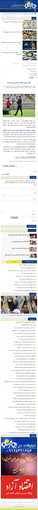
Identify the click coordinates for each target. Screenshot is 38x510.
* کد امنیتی (33, 214)
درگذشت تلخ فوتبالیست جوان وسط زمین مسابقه (25, 282)
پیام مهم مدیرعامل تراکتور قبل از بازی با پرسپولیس (24, 342)
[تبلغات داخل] (19, 445)
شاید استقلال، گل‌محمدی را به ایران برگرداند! (26, 287)
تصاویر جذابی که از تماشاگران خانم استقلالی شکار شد (19, 315)
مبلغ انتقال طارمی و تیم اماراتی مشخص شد (26, 424)
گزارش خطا (4, 174)
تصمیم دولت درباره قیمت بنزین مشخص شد (26, 413)
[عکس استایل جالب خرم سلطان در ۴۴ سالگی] (33, 249)
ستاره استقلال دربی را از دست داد (28, 273)
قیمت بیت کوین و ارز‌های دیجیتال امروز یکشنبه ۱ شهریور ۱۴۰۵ (11, 53)
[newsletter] (9, 166)
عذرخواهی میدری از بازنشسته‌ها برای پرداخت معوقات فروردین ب (21, 432)
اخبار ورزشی (33, 63)
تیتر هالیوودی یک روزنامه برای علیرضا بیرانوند (25, 376)
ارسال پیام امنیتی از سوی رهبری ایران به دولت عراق (24, 362)
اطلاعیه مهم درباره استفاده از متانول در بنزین (26, 336)
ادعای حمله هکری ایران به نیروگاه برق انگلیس (25, 404)
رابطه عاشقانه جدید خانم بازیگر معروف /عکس (20, 242)
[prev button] (6, 294)
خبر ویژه (28, 63)
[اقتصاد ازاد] (19, 487)
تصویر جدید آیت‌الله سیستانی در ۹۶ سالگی (26, 347)
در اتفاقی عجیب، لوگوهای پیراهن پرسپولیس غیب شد (24, 290)
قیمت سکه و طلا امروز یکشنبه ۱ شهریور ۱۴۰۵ (12, 32)
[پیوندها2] (19, 464)
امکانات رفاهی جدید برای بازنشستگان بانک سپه (25, 333)
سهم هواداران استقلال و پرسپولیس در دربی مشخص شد (23, 330)
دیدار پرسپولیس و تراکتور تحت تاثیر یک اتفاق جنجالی (24, 401)
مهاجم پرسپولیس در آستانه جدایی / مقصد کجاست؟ (25, 285)
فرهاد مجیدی (26, 161)
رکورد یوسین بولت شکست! (29, 415)
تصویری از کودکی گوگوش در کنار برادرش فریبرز (25, 322)
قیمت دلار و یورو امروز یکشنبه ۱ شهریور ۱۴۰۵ (12, 22)
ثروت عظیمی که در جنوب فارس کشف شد (26, 339)
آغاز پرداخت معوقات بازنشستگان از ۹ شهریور (26, 410)
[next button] (2, 294)
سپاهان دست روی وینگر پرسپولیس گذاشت (26, 430)
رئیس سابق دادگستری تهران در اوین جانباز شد (25, 364)
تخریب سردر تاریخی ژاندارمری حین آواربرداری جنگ (24, 353)
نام (35, 186)
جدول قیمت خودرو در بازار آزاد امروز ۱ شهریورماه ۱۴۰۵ (11, 43)
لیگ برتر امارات (16, 161)
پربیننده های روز (29, 262)
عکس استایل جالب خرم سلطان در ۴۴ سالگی (20, 248)
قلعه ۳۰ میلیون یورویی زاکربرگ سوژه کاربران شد (25, 379)
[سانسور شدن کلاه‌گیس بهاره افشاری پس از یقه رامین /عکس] (33, 256)
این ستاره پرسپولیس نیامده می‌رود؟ (28, 268)
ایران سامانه (16, 506)
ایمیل (35, 192)
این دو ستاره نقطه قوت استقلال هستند (27, 279)
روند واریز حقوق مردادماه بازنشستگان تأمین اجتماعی (24, 387)
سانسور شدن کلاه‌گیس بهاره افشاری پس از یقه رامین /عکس (17, 255)
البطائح (21, 161)
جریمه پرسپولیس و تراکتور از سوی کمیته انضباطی (25, 367)
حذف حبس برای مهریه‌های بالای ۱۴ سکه (26, 390)
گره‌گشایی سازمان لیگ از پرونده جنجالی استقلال (25, 356)
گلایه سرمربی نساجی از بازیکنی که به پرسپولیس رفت (24, 384)
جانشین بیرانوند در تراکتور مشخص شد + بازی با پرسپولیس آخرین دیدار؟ (19, 418)
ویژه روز (14, 262)
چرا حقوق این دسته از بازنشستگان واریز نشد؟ (25, 359)
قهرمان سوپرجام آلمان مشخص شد (28, 325)
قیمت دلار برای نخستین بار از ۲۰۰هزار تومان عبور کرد (24, 328)
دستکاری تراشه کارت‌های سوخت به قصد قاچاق (25, 373)
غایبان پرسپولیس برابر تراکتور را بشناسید (27, 265)
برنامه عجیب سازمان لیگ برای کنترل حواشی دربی (24, 421)
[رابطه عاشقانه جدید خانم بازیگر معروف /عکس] (33, 242)
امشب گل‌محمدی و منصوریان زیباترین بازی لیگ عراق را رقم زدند (21, 350)
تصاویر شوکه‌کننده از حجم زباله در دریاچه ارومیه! (25, 427)
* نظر (34, 198)
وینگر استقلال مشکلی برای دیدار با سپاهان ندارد (25, 276)
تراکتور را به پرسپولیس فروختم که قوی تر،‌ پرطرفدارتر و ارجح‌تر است (21, 407)
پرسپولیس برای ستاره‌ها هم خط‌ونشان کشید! (25, 396)
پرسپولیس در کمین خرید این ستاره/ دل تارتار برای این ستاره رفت (22, 270)
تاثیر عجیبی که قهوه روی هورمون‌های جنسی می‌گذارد (24, 398)
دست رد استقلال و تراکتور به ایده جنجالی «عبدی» (24, 345)
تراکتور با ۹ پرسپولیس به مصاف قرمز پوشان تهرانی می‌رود (23, 370)
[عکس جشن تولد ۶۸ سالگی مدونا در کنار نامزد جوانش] (33, 236)
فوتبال (10, 161)
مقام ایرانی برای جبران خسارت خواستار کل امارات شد (24, 393)
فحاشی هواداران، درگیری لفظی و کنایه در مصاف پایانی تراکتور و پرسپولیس (19, 381)
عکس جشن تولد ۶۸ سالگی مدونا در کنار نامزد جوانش (18, 235)
